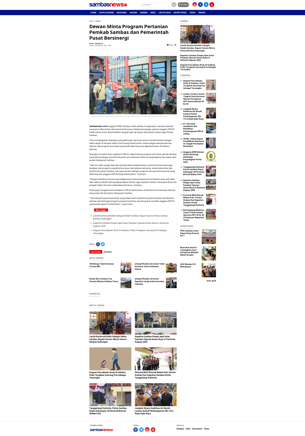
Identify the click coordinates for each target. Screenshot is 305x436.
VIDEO (193, 12)
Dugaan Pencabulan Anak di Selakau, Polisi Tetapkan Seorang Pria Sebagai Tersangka (107, 375)
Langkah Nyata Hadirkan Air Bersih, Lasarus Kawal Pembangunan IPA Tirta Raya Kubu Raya (154, 411)
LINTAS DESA (165, 12)
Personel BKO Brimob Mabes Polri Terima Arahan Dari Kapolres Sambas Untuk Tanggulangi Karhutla (155, 375)
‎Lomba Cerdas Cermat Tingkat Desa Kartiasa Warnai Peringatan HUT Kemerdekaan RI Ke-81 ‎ (194, 99)
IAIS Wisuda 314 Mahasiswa (187, 265)
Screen (184, 4)
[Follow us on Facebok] (135, 429)
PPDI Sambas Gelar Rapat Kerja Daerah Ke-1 (189, 233)
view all (210, 280)
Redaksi (180, 429)
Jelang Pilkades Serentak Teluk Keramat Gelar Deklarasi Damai (150, 266)
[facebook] (200, 4)
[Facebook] (98, 244)
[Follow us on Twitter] (141, 429)
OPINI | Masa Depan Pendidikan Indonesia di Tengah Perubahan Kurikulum (193, 142)
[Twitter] (103, 244)
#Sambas (108, 252)
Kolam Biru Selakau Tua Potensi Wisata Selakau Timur (103, 280)
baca (170, 45)
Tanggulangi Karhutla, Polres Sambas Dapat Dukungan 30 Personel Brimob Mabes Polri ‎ (108, 411)
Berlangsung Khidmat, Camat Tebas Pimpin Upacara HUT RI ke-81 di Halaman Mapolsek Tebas (193, 215)
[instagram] (194, 4)
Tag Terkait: (96, 252)
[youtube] (211, 4)
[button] (213, 11)
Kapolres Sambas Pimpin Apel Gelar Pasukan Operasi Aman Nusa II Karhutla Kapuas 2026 (155, 339)
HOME (93, 12)
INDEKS (201, 12)
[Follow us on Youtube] (153, 429)
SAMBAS (144, 12)
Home (91, 21)
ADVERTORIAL (180, 12)
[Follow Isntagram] (147, 429)
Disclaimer (197, 429)
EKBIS (153, 12)
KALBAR (133, 12)
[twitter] (206, 4)
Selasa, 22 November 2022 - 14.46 (100, 45)
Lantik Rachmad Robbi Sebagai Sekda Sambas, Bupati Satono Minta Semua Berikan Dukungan (108, 339)
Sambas (98, 21)
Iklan (206, 429)
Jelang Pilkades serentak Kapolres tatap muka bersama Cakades (149, 281)
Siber (188, 429)
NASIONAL (122, 12)
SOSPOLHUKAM (106, 12)
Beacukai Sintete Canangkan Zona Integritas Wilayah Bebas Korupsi (189, 251)
